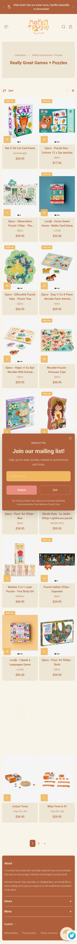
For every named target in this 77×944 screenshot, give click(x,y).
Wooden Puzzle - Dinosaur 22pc (57, 370)
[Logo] (38, 27)
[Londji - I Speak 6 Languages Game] (20, 632)
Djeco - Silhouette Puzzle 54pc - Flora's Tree (20, 296)
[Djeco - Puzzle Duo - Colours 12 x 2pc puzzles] (57, 121)
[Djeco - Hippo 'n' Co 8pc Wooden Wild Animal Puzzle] (20, 340)
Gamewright (20, 153)
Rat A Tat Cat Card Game (20, 148)
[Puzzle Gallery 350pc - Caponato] (57, 559)
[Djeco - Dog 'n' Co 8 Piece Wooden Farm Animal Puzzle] (57, 267)
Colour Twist (20, 806)
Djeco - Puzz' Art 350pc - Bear (20, 516)
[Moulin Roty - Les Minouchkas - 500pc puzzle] (20, 709)
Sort (10, 90)
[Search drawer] (63, 27)
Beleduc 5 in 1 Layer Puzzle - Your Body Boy (57, 739)
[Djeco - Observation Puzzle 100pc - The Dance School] (20, 194)
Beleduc (20, 596)
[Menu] (6, 27)
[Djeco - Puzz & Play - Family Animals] (20, 413)
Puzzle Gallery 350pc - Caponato (57, 589)
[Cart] (70, 27)
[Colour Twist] (20, 779)
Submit (22, 490)
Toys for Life (20, 811)
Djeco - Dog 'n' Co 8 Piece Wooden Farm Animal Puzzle (57, 297)
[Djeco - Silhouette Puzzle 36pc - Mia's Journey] (57, 413)
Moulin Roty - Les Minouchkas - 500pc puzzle (20, 739)
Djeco (57, 157)
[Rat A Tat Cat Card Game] (20, 121)
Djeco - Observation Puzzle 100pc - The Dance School (20, 224)
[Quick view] (7, 139)
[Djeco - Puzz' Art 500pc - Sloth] (57, 632)
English (8, 924)
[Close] (70, 438)
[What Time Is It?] (57, 779)
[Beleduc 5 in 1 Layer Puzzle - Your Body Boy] (57, 709)
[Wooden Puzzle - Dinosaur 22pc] (57, 340)
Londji (57, 230)
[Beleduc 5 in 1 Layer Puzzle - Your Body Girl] (20, 559)
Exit (55, 490)
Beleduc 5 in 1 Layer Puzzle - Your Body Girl (20, 589)
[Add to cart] (7, 212)
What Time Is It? (57, 806)
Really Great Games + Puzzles (47, 55)
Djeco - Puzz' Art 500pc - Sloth (57, 662)
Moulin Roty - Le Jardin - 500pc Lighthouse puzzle (57, 516)
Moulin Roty (57, 523)
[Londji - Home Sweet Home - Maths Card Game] (57, 194)
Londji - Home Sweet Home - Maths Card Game (57, 223)
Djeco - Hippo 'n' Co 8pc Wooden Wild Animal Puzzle (20, 370)
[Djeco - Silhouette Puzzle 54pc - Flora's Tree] (20, 267)
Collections (21, 55)
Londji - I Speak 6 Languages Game (19, 662)
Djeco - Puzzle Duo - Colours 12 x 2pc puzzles (57, 150)
